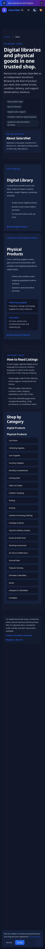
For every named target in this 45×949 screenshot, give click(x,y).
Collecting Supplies (16, 448)
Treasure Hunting (16, 568)
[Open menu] (28, 10)
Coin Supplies (14, 455)
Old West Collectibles (17, 575)
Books (11, 583)
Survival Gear (14, 560)
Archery (12, 508)
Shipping (10, 639)
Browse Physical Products (18, 335)
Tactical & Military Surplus (19, 530)
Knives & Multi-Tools (17, 538)
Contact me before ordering (18, 635)
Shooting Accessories (17, 545)
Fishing (12, 500)
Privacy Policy (35, 936)
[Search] (22, 10)
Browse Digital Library (17, 226)
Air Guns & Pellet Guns (18, 553)
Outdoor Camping (16, 493)
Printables (13, 598)
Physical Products (15, 251)
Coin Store (13, 440)
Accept (20, 942)
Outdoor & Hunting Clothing (20, 515)
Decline (9, 942)
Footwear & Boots (16, 523)
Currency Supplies (16, 463)
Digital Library (20, 180)
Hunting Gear (14, 478)
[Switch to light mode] (34, 10)
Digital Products (16, 428)
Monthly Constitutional (18, 470)
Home (7, 37)
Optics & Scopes (15, 485)
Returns (19, 639)
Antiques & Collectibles (18, 590)
